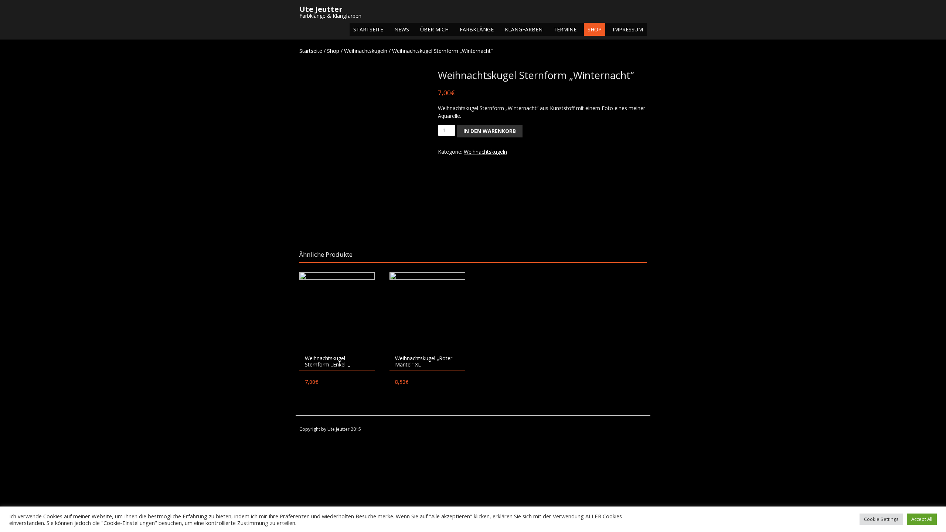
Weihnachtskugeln (365, 50)
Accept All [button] (921, 519)
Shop (595, 29)
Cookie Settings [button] (881, 519)
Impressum (628, 29)
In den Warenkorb (489, 130)
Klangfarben (523, 29)
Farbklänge (477, 29)
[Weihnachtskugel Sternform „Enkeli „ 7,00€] (337, 310)
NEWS (401, 29)
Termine (565, 29)
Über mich (434, 29)
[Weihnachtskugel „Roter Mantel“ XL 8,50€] (427, 310)
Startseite (368, 29)
